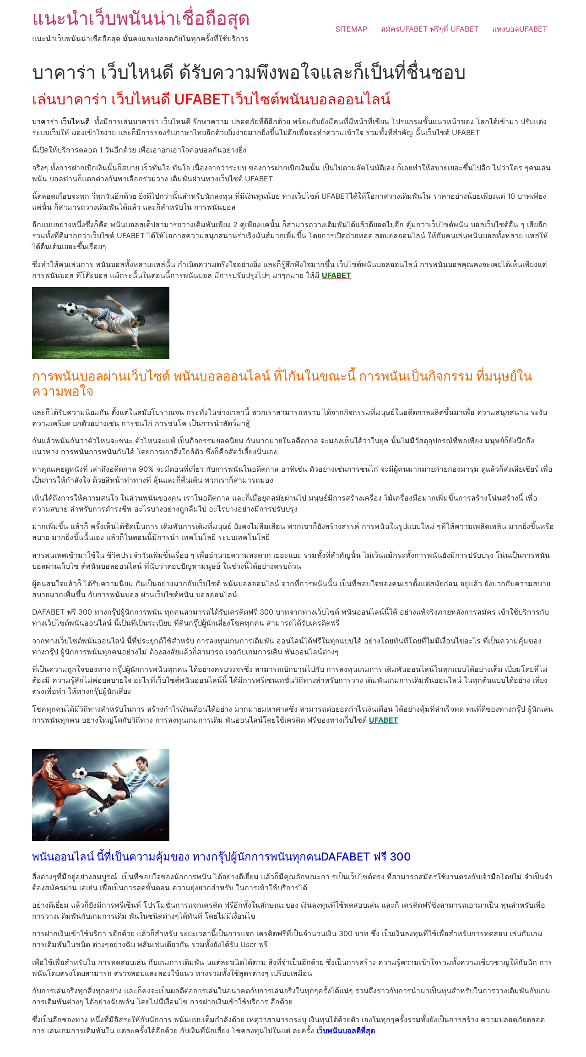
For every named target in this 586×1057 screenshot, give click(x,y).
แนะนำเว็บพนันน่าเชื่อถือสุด (141, 18)
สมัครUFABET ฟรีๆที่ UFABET (429, 28)
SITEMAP (351, 28)
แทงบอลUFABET (519, 28)
